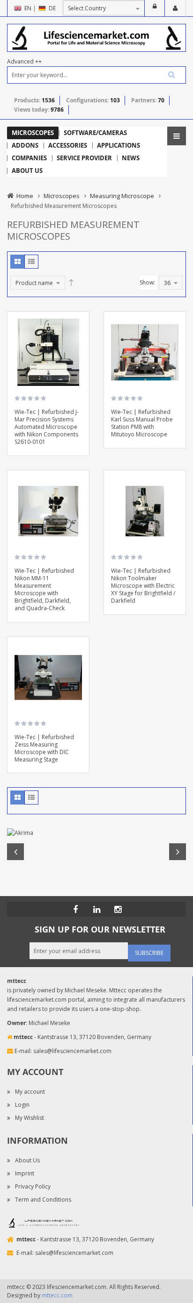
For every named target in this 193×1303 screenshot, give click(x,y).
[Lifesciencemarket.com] (96, 909)
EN (27, 8)
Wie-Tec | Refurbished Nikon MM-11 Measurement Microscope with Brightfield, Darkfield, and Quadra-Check (44, 589)
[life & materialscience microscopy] (96, 37)
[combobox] (96, 75)
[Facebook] (75, 909)
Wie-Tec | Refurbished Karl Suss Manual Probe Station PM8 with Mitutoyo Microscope (142, 423)
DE (52, 8)
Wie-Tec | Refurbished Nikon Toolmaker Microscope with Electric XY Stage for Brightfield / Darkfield (143, 586)
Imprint (24, 1173)
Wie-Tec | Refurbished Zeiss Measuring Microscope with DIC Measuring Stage (44, 748)
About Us (27, 1160)
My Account (175, 8)
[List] (31, 262)
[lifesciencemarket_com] (117, 909)
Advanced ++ (24, 61)
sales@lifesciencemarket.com (72, 1051)
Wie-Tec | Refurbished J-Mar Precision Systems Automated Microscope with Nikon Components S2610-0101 (47, 427)
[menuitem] (33, 133)
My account (30, 1092)
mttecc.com (57, 1295)
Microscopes (62, 196)
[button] (79, 349)
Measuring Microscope (122, 196)
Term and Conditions (43, 1199)
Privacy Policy (33, 1186)
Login (154, 8)
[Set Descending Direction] (71, 283)
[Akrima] (96, 833)
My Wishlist (29, 1118)
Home (24, 196)
